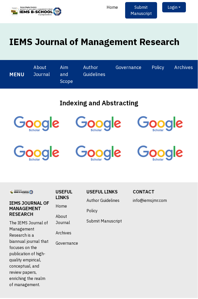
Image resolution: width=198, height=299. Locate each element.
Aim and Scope (66, 74)
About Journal (41, 70)
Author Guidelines (94, 70)
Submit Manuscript (141, 10)
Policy (158, 67)
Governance (128, 67)
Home (112, 7)
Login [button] (172, 7)
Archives (183, 67)
